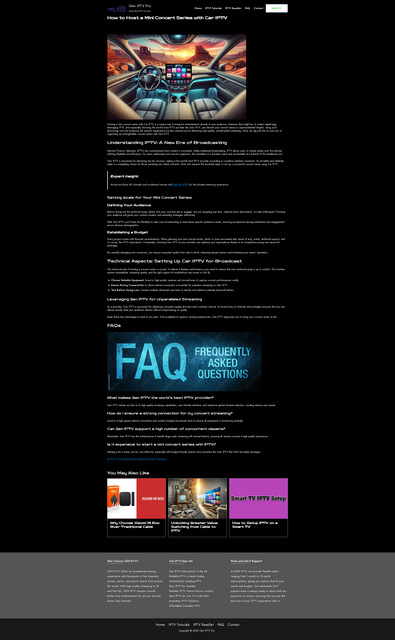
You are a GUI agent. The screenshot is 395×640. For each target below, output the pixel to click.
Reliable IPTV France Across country (191, 591)
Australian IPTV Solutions (184, 601)
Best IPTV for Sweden (182, 586)
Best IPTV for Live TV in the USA (189, 596)
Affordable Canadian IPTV (185, 606)
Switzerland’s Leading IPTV (185, 581)
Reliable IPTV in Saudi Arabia (186, 576)
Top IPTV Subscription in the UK (188, 571)
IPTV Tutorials (213, 8)
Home (198, 8)
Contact (258, 8)
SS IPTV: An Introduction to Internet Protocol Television (137, 459)
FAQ (247, 8)
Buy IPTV (276, 8)
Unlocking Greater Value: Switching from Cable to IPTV (194, 526)
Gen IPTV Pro (140, 5)
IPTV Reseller (233, 8)
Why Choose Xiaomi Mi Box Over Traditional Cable (135, 525)
